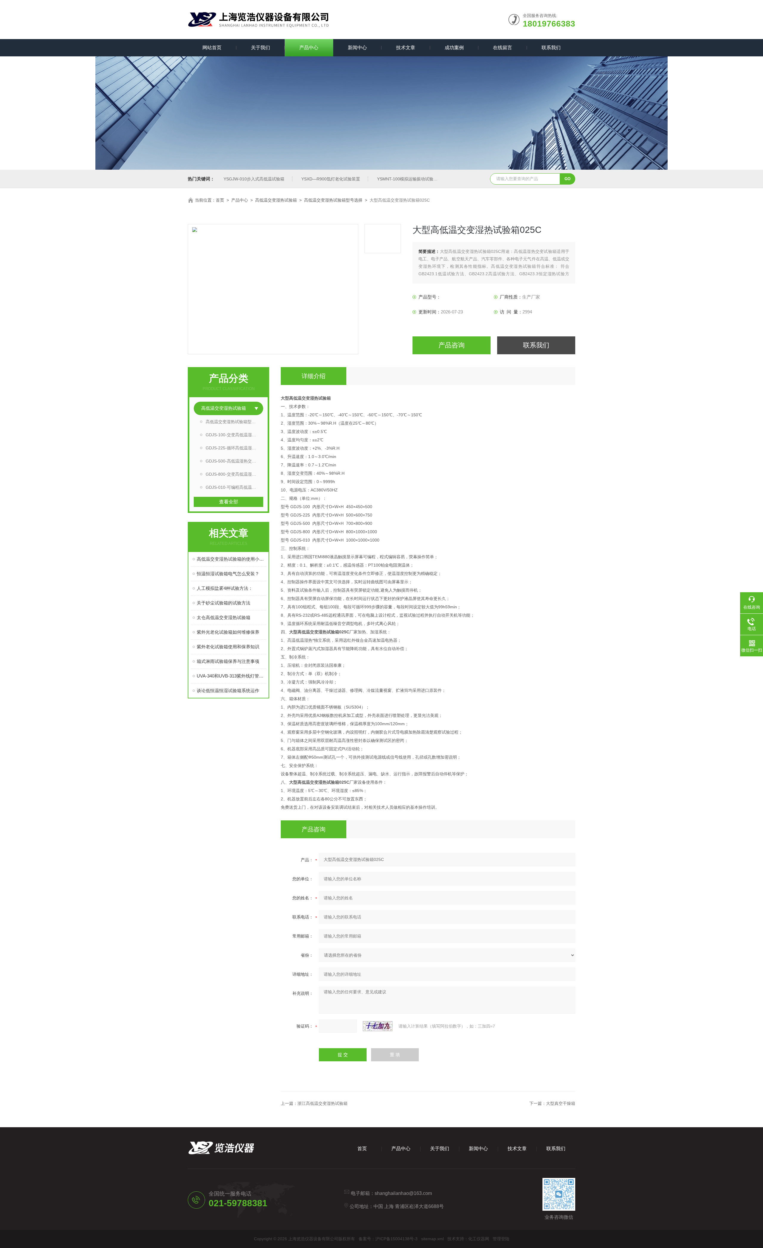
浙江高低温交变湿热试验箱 (322, 1103)
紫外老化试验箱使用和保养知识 (228, 646)
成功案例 (454, 47)
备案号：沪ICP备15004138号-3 (388, 1238)
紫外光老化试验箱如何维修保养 (228, 632)
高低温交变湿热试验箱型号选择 (333, 200)
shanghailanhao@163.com (403, 1193)
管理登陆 (501, 1238)
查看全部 (228, 501)
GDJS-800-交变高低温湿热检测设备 (234, 474)
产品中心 (308, 47)
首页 (220, 200)
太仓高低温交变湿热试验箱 (223, 617)
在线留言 (502, 47)
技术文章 (405, 47)
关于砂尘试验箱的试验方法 (223, 602)
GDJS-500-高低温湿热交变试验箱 (234, 461)
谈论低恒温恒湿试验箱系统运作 (228, 690)
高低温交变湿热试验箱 (276, 200)
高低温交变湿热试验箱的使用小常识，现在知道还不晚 (231, 559)
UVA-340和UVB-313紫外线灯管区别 (231, 675)
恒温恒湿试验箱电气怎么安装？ (228, 573)
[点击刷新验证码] (378, 1026)
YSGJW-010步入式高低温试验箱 (254, 179)
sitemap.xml (432, 1238)
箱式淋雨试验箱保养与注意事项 (228, 661)
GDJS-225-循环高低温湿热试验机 (234, 448)
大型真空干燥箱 (560, 1103)
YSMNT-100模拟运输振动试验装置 (409, 179)
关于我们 (260, 47)
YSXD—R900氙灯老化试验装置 (330, 179)
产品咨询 (451, 345)
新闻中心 (357, 47)
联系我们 (551, 47)
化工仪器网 (478, 1238)
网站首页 (211, 47)
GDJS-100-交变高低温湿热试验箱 (234, 434)
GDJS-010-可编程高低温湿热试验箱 (234, 487)
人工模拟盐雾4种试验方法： (225, 588)
